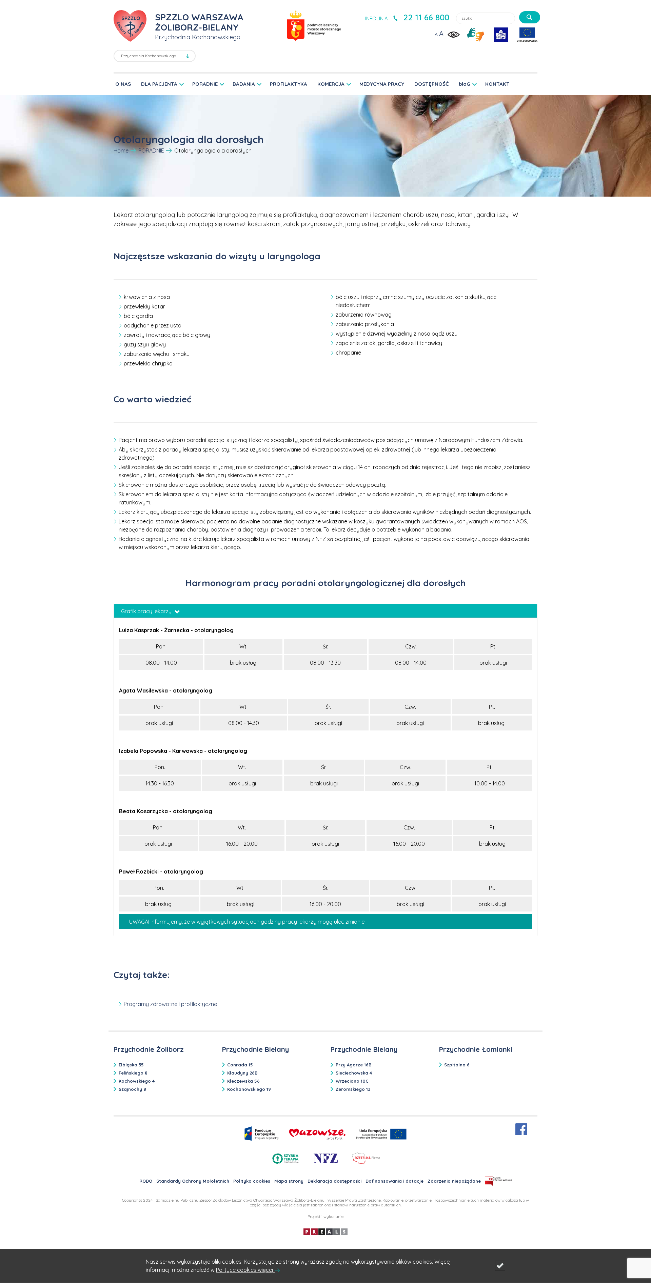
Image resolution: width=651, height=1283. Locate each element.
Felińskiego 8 (133, 1073)
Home (121, 150)
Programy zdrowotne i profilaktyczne (170, 1004)
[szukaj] (529, 17)
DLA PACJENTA (159, 84)
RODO (145, 1181)
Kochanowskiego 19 (249, 1089)
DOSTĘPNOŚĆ (431, 84)
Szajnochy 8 (132, 1089)
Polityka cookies (251, 1181)
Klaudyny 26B (242, 1073)
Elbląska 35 (131, 1064)
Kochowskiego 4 (137, 1081)
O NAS (123, 84)
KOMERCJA (330, 84)
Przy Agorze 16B (354, 1064)
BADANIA (244, 84)
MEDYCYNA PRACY (381, 84)
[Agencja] (325, 1231)
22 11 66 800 (426, 17)
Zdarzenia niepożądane (454, 1181)
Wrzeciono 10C (352, 1081)
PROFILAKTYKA (288, 84)
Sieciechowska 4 (354, 1073)
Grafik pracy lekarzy (147, 611)
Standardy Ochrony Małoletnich (192, 1181)
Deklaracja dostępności (334, 1181)
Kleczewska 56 (243, 1081)
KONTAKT (497, 84)
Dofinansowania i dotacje (394, 1181)
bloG (464, 84)
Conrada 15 (240, 1064)
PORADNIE (205, 84)
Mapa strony (288, 1181)
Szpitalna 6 (457, 1064)
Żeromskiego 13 (353, 1089)
